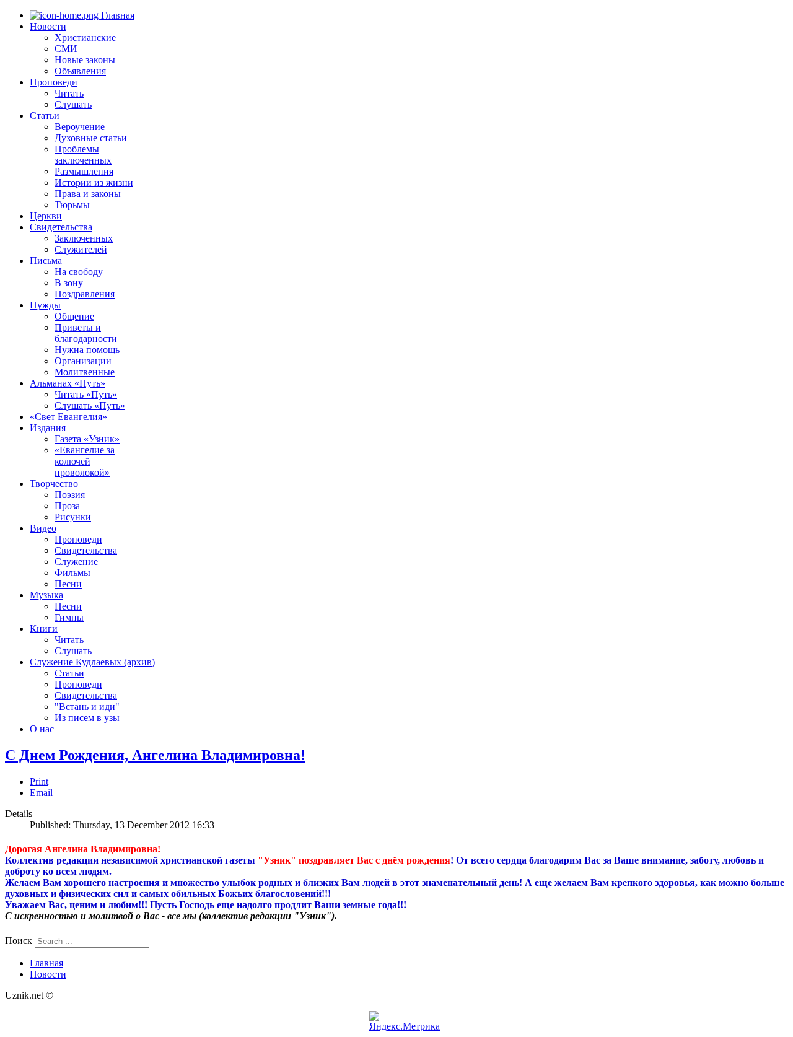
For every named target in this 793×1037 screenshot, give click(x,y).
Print (39, 781)
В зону (69, 283)
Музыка (46, 595)
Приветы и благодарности (86, 333)
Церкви (46, 216)
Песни (68, 584)
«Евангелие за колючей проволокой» (85, 461)
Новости (48, 26)
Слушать (73, 104)
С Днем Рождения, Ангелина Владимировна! (155, 755)
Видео (43, 528)
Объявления (80, 71)
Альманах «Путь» (67, 383)
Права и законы (88, 193)
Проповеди (53, 82)
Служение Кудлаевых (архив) (92, 662)
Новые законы (85, 60)
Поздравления (85, 294)
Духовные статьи (91, 138)
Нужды (45, 305)
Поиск (18, 940)
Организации (83, 361)
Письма (46, 260)
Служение (76, 561)
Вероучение (80, 126)
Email (41, 792)
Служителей (81, 249)
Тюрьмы (72, 204)
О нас (42, 729)
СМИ (66, 48)
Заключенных (84, 238)
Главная (116, 15)
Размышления (84, 171)
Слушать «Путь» (90, 405)
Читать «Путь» (86, 394)
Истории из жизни (94, 182)
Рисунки (73, 517)
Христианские (85, 37)
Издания (48, 427)
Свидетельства (61, 227)
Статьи (44, 115)
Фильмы (72, 572)
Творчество (54, 483)
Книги (44, 628)
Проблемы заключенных (83, 154)
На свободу (79, 271)
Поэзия (70, 494)
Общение (74, 316)
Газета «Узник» (87, 439)
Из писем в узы (87, 717)
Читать (69, 93)
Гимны (69, 617)
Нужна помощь (87, 349)
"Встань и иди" (87, 706)
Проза (67, 506)
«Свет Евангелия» (68, 416)
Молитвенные (85, 372)
